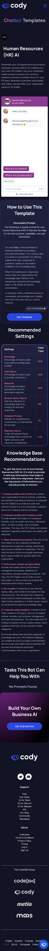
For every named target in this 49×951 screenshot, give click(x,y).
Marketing (24, 819)
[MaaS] (24, 915)
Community (24, 816)
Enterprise (24, 834)
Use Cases (24, 797)
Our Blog (24, 812)
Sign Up (24, 850)
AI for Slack (24, 800)
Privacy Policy (24, 841)
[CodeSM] (24, 881)
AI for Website (24, 806)
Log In (24, 847)
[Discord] (28, 777)
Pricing (24, 844)
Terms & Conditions (24, 837)
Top (47, 949)
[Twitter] (20, 777)
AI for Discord (24, 803)
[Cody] (24, 892)
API (24, 809)
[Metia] (24, 904)
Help (24, 794)
